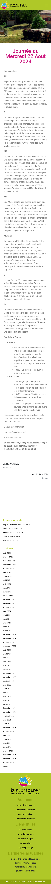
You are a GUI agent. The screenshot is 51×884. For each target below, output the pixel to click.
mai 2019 (6, 766)
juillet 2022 (7, 689)
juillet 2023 (7, 654)
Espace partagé (25, 847)
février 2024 (8, 631)
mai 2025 (6, 580)
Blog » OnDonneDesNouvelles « (16, 525)
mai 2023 (6, 658)
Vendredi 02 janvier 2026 (13, 532)
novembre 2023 (9, 638)
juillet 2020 (7, 739)
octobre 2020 (8, 731)
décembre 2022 (9, 673)
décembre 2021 (9, 708)
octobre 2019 (8, 762)
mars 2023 (7, 665)
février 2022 (8, 704)
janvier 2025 (8, 596)
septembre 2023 (9, 646)
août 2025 (7, 572)
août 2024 (7, 611)
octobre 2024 (8, 607)
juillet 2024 (7, 615)
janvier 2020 (8, 751)
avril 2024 (7, 623)
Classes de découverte (25, 805)
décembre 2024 (9, 599)
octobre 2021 (8, 716)
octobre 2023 (8, 642)
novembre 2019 (9, 758)
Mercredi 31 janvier (11, 540)
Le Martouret (25, 829)
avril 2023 (7, 662)
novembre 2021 (9, 712)
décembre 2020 (9, 727)
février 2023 (8, 669)
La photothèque (25, 838)
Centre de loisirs (25, 814)
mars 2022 (7, 700)
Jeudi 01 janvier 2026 (11, 536)
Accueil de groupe (26, 834)
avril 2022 (7, 696)
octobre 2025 (8, 568)
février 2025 (8, 592)
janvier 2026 (8, 557)
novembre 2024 (9, 603)
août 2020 (7, 735)
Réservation (25, 843)
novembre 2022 (9, 677)
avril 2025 (7, 584)
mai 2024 (6, 619)
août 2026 (7, 553)
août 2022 (7, 685)
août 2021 (7, 720)
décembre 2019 (9, 755)
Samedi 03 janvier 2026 (12, 529)
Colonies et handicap (25, 818)
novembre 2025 (9, 565)
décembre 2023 (9, 634)
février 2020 (8, 747)
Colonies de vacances (25, 809)
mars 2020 (7, 743)
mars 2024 (7, 627)
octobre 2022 (8, 681)
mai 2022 (6, 693)
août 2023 (7, 650)
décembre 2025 (9, 561)
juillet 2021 (7, 724)
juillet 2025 (7, 576)
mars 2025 (7, 588)
